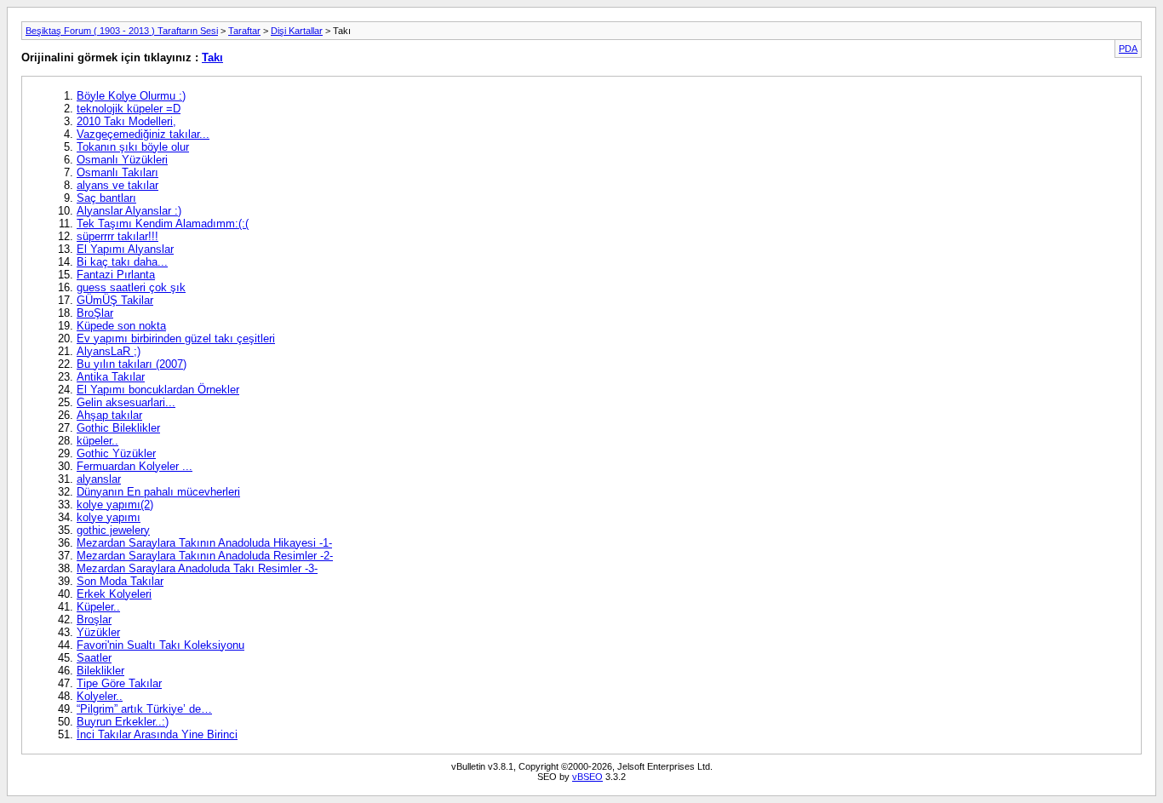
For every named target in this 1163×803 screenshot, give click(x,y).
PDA (1128, 48)
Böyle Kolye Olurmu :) (131, 95)
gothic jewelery (113, 530)
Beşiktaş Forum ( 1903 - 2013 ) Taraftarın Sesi (122, 31)
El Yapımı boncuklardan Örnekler (158, 389)
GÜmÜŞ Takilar (115, 300)
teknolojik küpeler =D (128, 108)
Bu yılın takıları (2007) (131, 364)
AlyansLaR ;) (108, 351)
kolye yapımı (108, 517)
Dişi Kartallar (297, 31)
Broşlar (94, 619)
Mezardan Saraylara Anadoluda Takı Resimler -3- (197, 568)
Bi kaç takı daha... (122, 261)
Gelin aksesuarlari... (126, 402)
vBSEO (587, 776)
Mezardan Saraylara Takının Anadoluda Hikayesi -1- (204, 542)
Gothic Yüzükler (116, 453)
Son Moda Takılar (120, 581)
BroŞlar (95, 313)
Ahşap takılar (109, 415)
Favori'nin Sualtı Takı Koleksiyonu (160, 645)
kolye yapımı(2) (115, 504)
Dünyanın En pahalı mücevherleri (158, 491)
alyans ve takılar (117, 185)
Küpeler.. (98, 606)
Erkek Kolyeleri (114, 594)
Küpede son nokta (121, 325)
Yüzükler (98, 632)
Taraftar (244, 31)
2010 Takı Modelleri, (126, 121)
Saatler (94, 657)
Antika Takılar (111, 376)
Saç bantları (106, 198)
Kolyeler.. (100, 696)
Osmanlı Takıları (117, 172)
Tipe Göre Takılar (119, 683)
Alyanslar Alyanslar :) (129, 210)
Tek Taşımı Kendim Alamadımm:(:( (163, 223)
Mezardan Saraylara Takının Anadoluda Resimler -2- (205, 555)
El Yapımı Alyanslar (125, 249)
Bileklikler (100, 670)
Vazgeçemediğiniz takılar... (143, 134)
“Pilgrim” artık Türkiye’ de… (144, 709)
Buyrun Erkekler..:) (123, 721)
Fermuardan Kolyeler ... (134, 466)
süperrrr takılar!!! (117, 236)
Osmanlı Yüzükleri (122, 159)
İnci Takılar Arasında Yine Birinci (157, 734)
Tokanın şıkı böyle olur (133, 147)
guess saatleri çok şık (131, 287)
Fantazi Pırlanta (116, 274)
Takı (212, 57)
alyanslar (99, 479)
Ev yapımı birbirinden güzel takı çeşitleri (176, 338)
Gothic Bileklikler (118, 428)
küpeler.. (97, 440)
